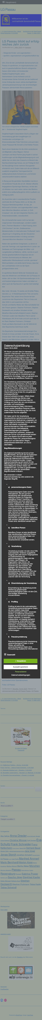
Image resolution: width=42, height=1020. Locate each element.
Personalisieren (21, 671)
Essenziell (11, 655)
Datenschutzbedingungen (20, 675)
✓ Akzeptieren (20, 661)
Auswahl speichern (20, 667)
